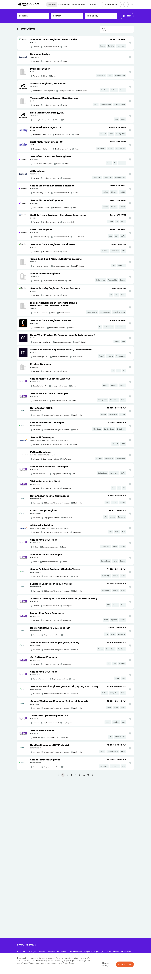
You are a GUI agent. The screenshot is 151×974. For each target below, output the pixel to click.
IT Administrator (75, 952)
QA (102, 952)
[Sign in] (126, 4)
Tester (108, 952)
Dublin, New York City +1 (41, 342)
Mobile (116, 952)
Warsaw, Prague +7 (40, 357)
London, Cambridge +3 (41, 120)
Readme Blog (78, 4)
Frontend (51, 952)
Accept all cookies (124, 964)
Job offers (51, 4)
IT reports (91, 4)
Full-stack (61, 952)
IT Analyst (31, 952)
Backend (21, 952)
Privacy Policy (68, 963)
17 (88, 775)
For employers (112, 4)
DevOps (41, 952)
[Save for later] (130, 42)
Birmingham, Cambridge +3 (43, 90)
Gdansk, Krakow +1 (39, 386)
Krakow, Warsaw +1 (39, 400)
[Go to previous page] (58, 775)
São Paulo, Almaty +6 (40, 266)
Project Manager (91, 952)
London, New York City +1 (42, 163)
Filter (128, 16)
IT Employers (64, 4)
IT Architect (126, 952)
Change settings (105, 964)
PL (132, 4)
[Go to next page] (93, 775)
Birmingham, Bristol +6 (41, 134)
